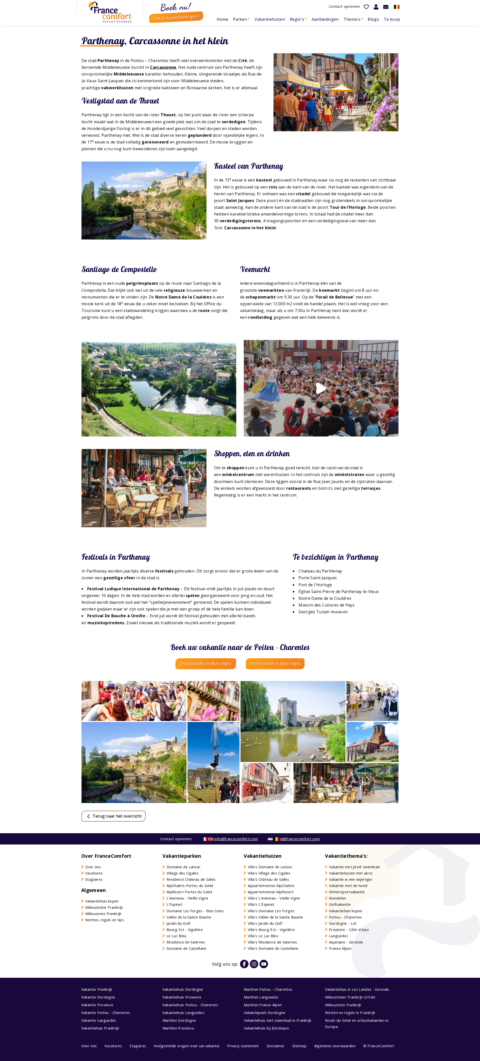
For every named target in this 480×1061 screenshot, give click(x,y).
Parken (240, 19)
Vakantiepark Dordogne (265, 1012)
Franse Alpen (340, 948)
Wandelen (337, 898)
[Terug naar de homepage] (110, 12)
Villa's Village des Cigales (269, 873)
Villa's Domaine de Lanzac (270, 866)
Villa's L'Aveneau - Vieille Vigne (274, 898)
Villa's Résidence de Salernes (272, 942)
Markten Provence (178, 1028)
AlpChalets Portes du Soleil (189, 885)
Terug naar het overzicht (117, 816)
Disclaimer (275, 1045)
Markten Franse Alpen (263, 1004)
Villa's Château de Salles (268, 879)
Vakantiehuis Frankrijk (100, 1028)
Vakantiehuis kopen (102, 901)
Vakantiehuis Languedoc (183, 1012)
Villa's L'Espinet (261, 904)
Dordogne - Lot (342, 923)
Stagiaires (93, 879)
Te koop (392, 19)
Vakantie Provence (97, 1004)
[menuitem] (222, 19)
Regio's (297, 19)
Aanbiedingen (325, 19)
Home (222, 19)
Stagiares (138, 1045)
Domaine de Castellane (186, 948)
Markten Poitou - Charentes (268, 989)
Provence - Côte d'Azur (349, 929)
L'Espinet (174, 904)
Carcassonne (163, 67)
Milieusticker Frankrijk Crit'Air (350, 997)
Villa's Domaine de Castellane (273, 948)
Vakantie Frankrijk (96, 989)
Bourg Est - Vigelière (184, 929)
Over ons (93, 866)
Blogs (373, 19)
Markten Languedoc (261, 997)
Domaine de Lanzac (183, 866)
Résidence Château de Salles (191, 879)
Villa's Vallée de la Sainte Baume (275, 917)
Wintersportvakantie (347, 891)
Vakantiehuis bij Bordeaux (266, 1028)
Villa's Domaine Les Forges (271, 910)
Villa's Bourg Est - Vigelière (271, 929)
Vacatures (94, 873)
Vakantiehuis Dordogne (182, 989)
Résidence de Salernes (185, 942)
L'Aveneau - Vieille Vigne (187, 898)
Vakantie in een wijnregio (350, 879)
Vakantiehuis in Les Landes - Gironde (357, 989)
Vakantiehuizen (269, 19)
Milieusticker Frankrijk (104, 907)
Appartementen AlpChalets (271, 885)
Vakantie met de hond (348, 885)
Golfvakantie (340, 904)
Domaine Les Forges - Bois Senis (195, 910)
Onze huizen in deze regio (275, 663)
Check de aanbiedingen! (176, 17)
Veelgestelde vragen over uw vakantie (187, 1045)
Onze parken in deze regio (206, 663)
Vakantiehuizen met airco (351, 873)
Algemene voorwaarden (335, 1045)
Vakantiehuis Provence (182, 997)
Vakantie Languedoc (98, 1020)
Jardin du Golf (178, 923)
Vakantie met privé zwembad (354, 866)
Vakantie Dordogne (98, 997)
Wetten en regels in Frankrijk (350, 1012)
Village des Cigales (182, 873)
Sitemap (299, 1045)
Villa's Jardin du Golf (265, 923)
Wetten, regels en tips (104, 919)
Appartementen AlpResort (271, 891)
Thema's (352, 19)
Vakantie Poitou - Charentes (105, 1012)
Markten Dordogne (179, 1020)
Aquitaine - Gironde (346, 942)
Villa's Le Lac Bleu (263, 935)
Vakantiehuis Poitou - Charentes (190, 1004)
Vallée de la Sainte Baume (188, 917)
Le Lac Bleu (176, 935)
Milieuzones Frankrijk (103, 913)
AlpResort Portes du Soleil (189, 891)
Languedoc (338, 935)
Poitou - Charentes (345, 917)
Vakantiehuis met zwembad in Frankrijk (278, 1020)
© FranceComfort (378, 1045)
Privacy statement (243, 1045)
